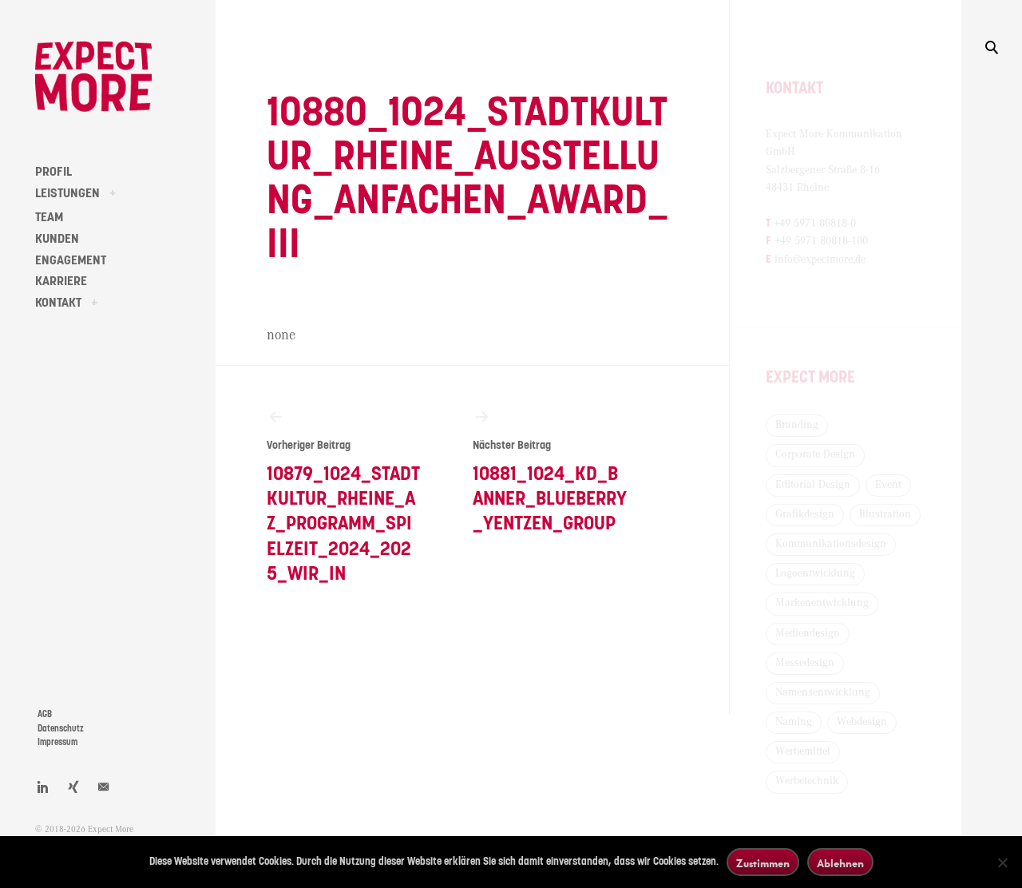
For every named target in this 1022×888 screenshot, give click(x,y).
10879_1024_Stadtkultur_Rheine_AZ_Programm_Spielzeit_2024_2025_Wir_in (343, 512)
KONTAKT (58, 302)
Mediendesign (807, 633)
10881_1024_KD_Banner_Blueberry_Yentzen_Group (550, 486)
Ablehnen (840, 863)
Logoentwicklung (815, 573)
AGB (45, 714)
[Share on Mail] (104, 787)
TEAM (49, 217)
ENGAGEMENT (70, 260)
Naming (793, 721)
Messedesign (804, 662)
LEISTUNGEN (67, 193)
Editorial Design (812, 484)
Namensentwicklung (822, 692)
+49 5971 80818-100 (821, 241)
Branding (796, 424)
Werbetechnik (806, 781)
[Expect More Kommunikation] (93, 77)
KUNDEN (57, 238)
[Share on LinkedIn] (43, 787)
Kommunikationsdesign (830, 543)
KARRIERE (61, 281)
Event (888, 484)
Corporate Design (815, 454)
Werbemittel (802, 751)
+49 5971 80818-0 (815, 223)
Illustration (885, 514)
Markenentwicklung (822, 603)
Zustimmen (763, 863)
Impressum (57, 742)
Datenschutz (61, 728)
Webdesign (862, 721)
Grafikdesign (804, 514)
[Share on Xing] (73, 787)
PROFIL (53, 171)
